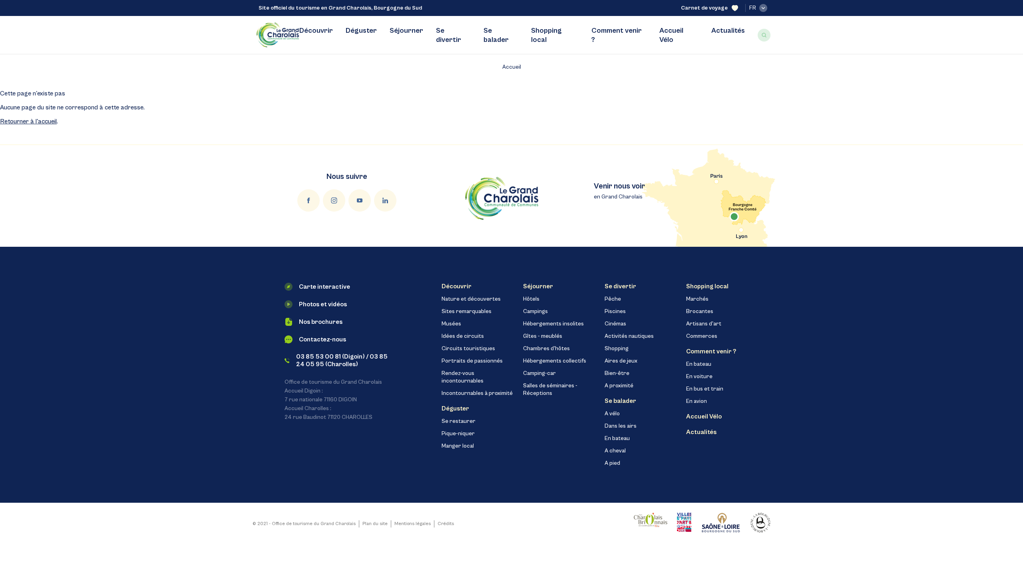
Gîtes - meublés (542, 336)
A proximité (619, 386)
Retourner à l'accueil (28, 121)
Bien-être (617, 373)
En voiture (699, 376)
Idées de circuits (463, 336)
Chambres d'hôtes (546, 348)
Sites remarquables (467, 311)
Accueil (511, 67)
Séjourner (406, 30)
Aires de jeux (621, 361)
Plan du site (375, 523)
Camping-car (539, 373)
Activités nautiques (629, 336)
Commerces (701, 336)
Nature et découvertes (471, 299)
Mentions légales (412, 523)
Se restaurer (459, 421)
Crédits (446, 523)
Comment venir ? (616, 35)
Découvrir (316, 30)
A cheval (615, 451)
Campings (535, 311)
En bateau (617, 438)
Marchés (697, 299)
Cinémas (615, 324)
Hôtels (531, 299)
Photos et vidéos (323, 304)
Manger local (458, 446)
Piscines (615, 311)
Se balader (496, 35)
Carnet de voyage (704, 8)
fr (752, 8)
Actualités (728, 30)
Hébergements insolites (553, 324)
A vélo (612, 413)
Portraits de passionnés (472, 361)
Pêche (613, 299)
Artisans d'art (703, 324)
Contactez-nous (322, 339)
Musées (451, 324)
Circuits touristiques (468, 348)
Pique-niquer (458, 433)
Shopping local (546, 35)
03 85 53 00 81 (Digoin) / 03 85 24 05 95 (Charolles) (342, 360)
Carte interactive (324, 286)
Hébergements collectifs (554, 361)
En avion (696, 401)
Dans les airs (621, 426)
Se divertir (448, 35)
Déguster (361, 30)
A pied (612, 463)
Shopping (617, 348)
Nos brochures (320, 321)
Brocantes (699, 311)
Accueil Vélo (671, 35)
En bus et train (704, 389)
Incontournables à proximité (477, 393)
